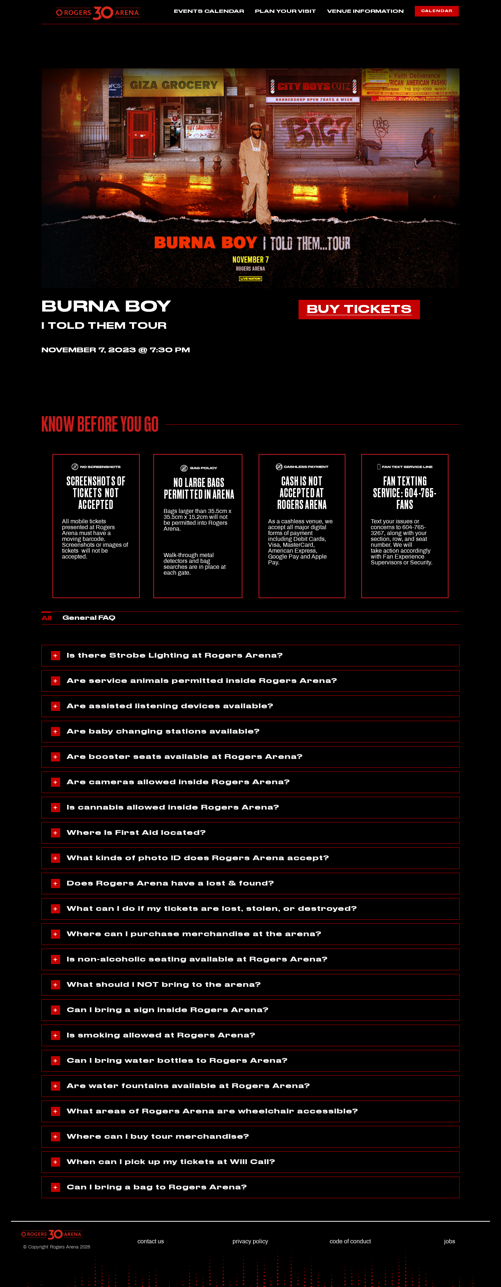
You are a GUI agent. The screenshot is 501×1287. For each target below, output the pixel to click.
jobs (449, 1241)
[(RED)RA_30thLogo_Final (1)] (98, 8)
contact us (151, 1241)
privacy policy (250, 1241)
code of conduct (350, 1241)
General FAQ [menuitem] (89, 618)
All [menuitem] (46, 618)
